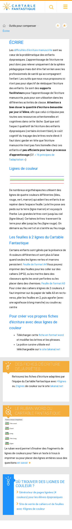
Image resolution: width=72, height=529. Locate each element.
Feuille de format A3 (53, 283)
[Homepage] (4, 25)
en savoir (22, 462)
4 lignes (61, 381)
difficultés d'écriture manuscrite (33, 50)
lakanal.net (56, 386)
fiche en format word (51, 335)
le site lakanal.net (50, 349)
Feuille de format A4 (35, 264)
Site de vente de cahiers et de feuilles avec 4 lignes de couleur (40, 506)
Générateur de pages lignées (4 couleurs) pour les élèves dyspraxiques (40, 495)
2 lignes (20, 386)
